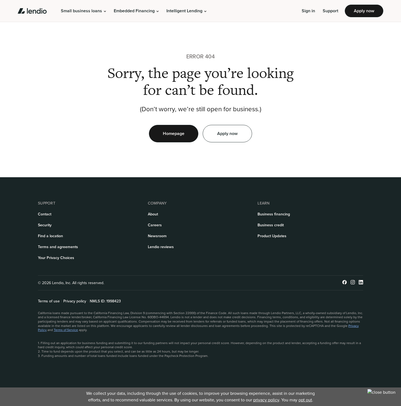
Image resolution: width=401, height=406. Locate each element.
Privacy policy (74, 301)
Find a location (50, 236)
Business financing (274, 214)
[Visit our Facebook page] (344, 283)
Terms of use (49, 301)
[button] (83, 11)
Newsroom (157, 236)
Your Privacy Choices (56, 258)
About (153, 214)
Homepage (173, 133)
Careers (155, 225)
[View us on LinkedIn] (361, 283)
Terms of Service (66, 329)
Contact (44, 214)
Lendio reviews (161, 247)
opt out (305, 400)
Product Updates (272, 236)
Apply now (364, 11)
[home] (32, 11)
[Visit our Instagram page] (353, 283)
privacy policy (266, 400)
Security (45, 225)
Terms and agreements (58, 247)
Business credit (271, 225)
